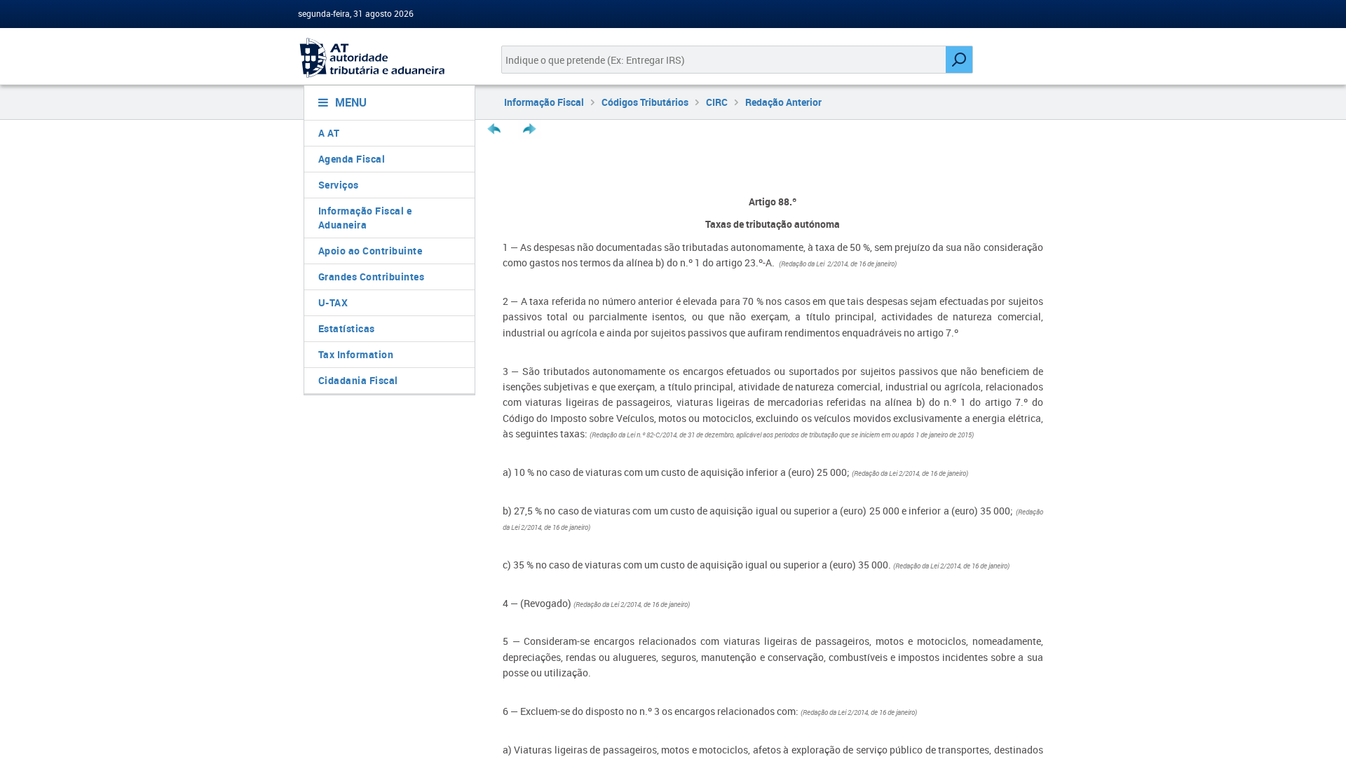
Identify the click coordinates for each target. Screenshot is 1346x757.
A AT (329, 132)
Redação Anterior (783, 102)
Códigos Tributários (644, 102)
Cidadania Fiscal (358, 380)
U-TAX (333, 302)
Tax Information (356, 354)
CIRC (717, 102)
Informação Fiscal (544, 102)
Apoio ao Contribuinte (370, 250)
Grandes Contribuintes (371, 276)
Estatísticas (346, 328)
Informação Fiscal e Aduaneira (365, 217)
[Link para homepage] (384, 58)
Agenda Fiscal (352, 158)
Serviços (338, 184)
